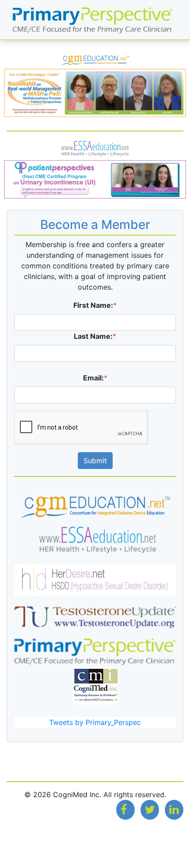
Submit (95, 460)
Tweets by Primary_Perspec (95, 722)
